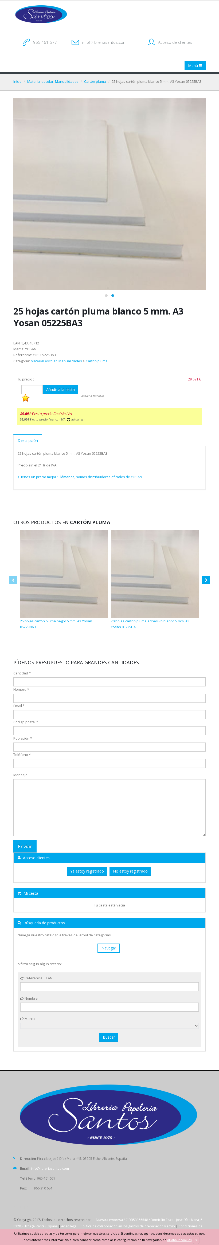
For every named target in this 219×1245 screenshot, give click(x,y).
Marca (29, 1018)
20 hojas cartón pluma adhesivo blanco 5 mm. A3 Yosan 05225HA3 (150, 624)
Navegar (108, 948)
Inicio (17, 81)
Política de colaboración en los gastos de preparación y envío (128, 1226)
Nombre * (21, 689)
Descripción (28, 440)
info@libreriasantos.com (104, 42)
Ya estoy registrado (87, 871)
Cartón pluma (95, 81)
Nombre (31, 998)
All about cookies (179, 1240)
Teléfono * (22, 754)
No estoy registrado (130, 871)
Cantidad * (22, 673)
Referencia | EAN (38, 978)
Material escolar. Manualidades (53, 81)
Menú (193, 65)
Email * (19, 705)
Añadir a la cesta (60, 389)
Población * (22, 738)
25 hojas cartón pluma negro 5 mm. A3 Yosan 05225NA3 (56, 624)
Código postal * (25, 722)
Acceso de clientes (175, 42)
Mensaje (20, 774)
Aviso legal (69, 1226)
